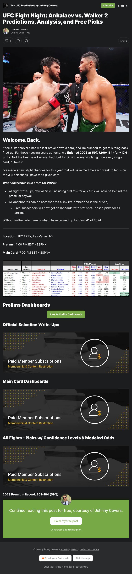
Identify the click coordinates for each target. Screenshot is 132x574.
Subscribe (108, 5)
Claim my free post (66, 521)
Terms (74, 549)
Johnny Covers (19, 29)
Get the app (83, 558)
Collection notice (89, 549)
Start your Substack (57, 558)
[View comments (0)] (18, 40)
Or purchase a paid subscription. (66, 529)
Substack (49, 566)
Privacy (64, 549)
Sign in (122, 5)
